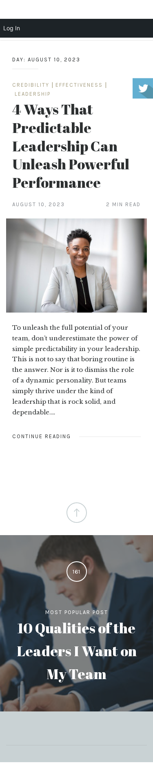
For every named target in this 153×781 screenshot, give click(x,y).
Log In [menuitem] (11, 28)
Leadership (33, 94)
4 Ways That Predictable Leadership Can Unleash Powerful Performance (70, 145)
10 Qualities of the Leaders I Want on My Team (77, 650)
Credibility (30, 85)
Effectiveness (79, 85)
